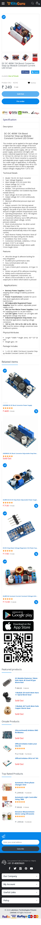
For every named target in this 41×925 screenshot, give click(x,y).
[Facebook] (9, 869)
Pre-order (20, 101)
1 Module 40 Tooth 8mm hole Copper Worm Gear (27, 707)
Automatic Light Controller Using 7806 (26, 798)
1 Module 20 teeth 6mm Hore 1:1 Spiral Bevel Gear (27, 694)
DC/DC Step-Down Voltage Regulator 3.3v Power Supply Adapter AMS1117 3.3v (20, 548)
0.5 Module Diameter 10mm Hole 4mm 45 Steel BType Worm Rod (26, 680)
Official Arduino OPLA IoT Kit (26, 758)
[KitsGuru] (16, 3)
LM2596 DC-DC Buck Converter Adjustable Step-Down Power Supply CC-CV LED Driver (20, 453)
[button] (8, 408)
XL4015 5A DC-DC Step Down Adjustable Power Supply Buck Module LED (20, 500)
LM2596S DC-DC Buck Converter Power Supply (17, 405)
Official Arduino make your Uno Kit (26, 745)
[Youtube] (31, 869)
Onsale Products (10, 721)
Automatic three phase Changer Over (24, 784)
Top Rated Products (12, 773)
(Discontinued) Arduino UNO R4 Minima (26, 731)
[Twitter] (15, 869)
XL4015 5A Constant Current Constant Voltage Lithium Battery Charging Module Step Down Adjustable (20, 596)
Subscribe (20, 849)
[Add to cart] (36, 411)
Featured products (12, 669)
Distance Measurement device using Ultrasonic (24, 813)
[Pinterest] (26, 869)
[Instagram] (20, 869)
